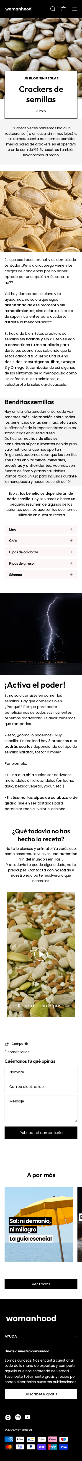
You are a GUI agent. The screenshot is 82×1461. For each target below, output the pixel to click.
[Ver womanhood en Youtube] (28, 1417)
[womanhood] (19, 8)
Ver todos (41, 1284)
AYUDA (11, 1336)
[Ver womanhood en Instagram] (8, 1417)
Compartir (19, 1044)
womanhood (23, 1429)
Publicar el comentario (41, 1132)
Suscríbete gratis (41, 1394)
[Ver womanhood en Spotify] (18, 1417)
